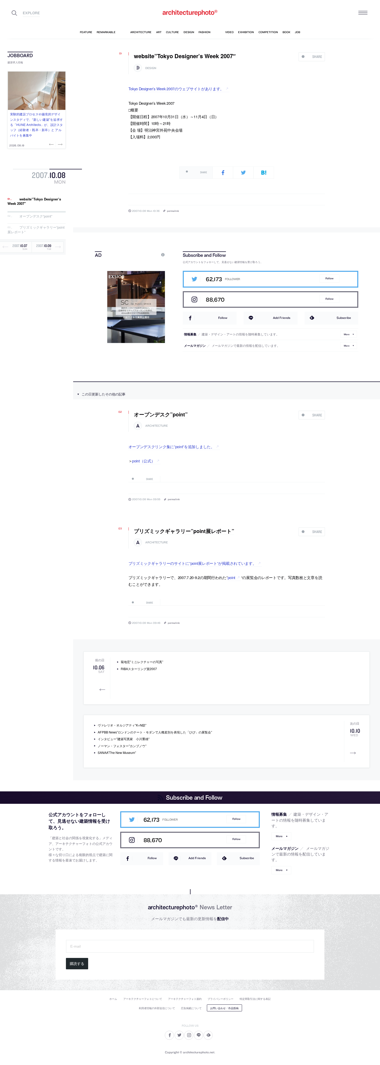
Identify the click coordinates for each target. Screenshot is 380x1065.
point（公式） (143, 460)
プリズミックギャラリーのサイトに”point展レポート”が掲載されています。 (192, 563)
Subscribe (344, 318)
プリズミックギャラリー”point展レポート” (36, 230)
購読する (77, 964)
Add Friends (281, 318)
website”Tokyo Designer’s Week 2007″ (34, 201)
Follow (329, 278)
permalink (173, 210)
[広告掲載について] (151, 255)
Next (60, 144)
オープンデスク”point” (35, 216)
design (150, 68)
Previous (52, 144)
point (231, 577)
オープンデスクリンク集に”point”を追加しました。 (171, 446)
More (346, 334)
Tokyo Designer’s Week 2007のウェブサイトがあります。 (176, 88)
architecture (156, 426)
